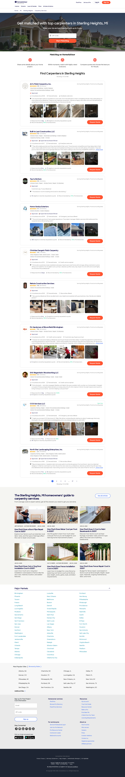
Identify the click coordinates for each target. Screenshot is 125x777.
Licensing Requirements (89, 718)
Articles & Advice (48, 6)
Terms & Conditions (73, 766)
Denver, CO (23, 675)
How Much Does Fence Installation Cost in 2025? (61, 567)
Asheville (50, 633)
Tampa (17, 648)
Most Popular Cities (20, 667)
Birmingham (19, 593)
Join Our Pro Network (56, 727)
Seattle (82, 645)
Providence (83, 606)
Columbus (50, 655)
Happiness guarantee (88, 741)
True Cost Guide (86, 704)
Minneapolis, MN (46, 679)
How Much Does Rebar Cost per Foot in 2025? (62, 530)
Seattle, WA (68, 687)
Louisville (50, 593)
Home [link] (16, 10)
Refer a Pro (85, 709)
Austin (81, 615)
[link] (62, 87)
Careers (84, 730)
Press (83, 733)
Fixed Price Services (56, 707)
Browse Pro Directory (56, 704)
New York (50, 630)
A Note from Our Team (88, 715)
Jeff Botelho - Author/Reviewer (25, 526)
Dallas (81, 618)
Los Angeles (19, 609)
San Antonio (83, 630)
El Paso (81, 621)
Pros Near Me (85, 712)
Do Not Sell (64, 763)
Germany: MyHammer (52, 758)
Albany (49, 627)
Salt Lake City (84, 633)
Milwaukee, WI (23, 679)
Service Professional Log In (58, 724)
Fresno (17, 602)
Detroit (49, 606)
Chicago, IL (67, 671)
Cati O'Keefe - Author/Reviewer (57, 563)
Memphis (82, 609)
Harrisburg (83, 596)
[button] (36, 110)
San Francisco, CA (47, 687)
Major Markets (21, 588)
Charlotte (50, 636)
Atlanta (17, 652)
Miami (17, 642)
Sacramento (19, 615)
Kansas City (51, 618)
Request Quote (95, 122)
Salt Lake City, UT (69, 683)
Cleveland (50, 652)
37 (72, 481)
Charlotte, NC (46, 671)
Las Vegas (50, 624)
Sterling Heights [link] (28, 10)
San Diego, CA (23, 687)
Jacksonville (19, 639)
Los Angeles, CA (69, 675)
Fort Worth (83, 624)
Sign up (25, 719)
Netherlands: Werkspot (74, 758)
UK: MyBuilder (84, 758)
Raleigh (49, 642)
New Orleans (51, 596)
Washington (19, 633)
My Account (85, 701)
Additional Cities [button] (19, 691)
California (57, 763)
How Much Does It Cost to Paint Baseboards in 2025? (92, 530)
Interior (17, 6)
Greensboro (51, 639)
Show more (99, 149)
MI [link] (20, 10)
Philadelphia (83, 599)
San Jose (18, 624)
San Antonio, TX (91, 683)
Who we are (85, 727)
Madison (82, 648)
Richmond (82, 639)
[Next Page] (77, 481)
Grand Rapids (51, 609)
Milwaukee (83, 652)
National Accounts (55, 735)
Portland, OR (45, 683)
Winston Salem (52, 645)
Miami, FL (89, 675)
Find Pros (52, 701)
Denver (17, 627)
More (39, 6)
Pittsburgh (83, 602)
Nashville (82, 612)
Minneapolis (51, 612)
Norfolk (81, 636)
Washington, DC (91, 687)
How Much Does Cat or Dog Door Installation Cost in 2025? (28, 567)
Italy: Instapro (62, 758)
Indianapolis (19, 658)
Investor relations (87, 735)
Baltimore (50, 599)
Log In (97, 2)
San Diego (18, 618)
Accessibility (71, 763)
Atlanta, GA (22, 671)
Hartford (17, 630)
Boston (49, 602)
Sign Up (106, 2)
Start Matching (62, 41)
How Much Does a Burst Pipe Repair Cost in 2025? (29, 530)
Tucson (17, 599)
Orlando (17, 645)
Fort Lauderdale (20, 636)
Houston (82, 627)
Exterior (23, 6)
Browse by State (34, 666)
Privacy (53, 763)
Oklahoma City (52, 658)
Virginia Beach (84, 642)
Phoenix (17, 596)
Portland (82, 593)
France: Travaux (41, 758)
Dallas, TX (89, 671)
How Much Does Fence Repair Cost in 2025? (95, 567)
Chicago (17, 655)
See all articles (103, 496)
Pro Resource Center (56, 730)
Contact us (85, 738)
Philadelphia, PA (24, 683)
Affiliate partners (87, 744)
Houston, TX (45, 675)
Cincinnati (50, 648)
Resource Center (87, 707)
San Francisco (19, 621)
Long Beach (19, 606)
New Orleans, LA (69, 679)
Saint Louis (50, 621)
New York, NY (90, 679)
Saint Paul (50, 615)
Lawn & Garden (32, 6)
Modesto (18, 612)
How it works (85, 724)
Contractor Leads (55, 733)
